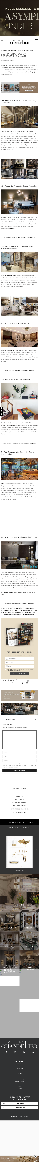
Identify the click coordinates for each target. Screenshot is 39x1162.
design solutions (22, 277)
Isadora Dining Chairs (24, 954)
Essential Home (22, 895)
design (10, 217)
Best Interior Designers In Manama (22, 603)
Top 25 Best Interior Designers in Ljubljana (22, 443)
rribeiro (12, 60)
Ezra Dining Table (7, 935)
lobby (25, 145)
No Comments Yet (11, 719)
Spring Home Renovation (17, 823)
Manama (21, 592)
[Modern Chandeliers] (19, 40)
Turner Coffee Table (23, 1111)
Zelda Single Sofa (19, 1063)
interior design (28, 72)
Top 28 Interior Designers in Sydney (22, 370)
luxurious (9, 284)
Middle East (6, 352)
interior (4, 579)
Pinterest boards (11, 614)
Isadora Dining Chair (8, 895)
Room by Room (28, 783)
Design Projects (6, 50)
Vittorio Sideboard (22, 935)
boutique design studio (8, 425)
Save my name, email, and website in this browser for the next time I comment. (19, 766)
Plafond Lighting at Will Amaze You (22, 237)
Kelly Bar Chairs (6, 1013)
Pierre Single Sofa (7, 1111)
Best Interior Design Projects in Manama (13, 55)
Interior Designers (27, 50)
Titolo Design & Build (7, 572)
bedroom (3, 219)
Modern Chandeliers (17, 783)
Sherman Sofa (6, 1063)
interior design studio (17, 350)
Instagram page (28, 614)
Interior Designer (16, 50)
